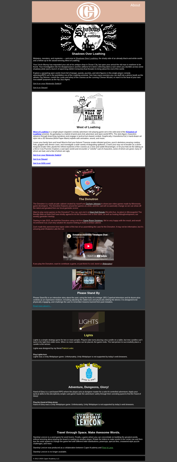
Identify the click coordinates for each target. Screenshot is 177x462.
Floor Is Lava (107, 448)
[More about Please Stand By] (88, 289)
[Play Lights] (88, 331)
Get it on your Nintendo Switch (47, 84)
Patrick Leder (67, 348)
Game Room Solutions (93, 221)
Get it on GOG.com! (42, 163)
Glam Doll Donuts (97, 212)
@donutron (107, 264)
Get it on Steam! (40, 88)
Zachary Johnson (93, 204)
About (135, 5)
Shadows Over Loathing (87, 58)
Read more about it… (42, 306)
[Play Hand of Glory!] (88, 382)
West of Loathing (41, 132)
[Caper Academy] (88, 11)
